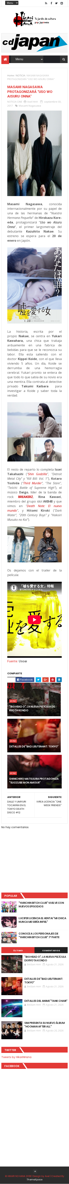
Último (18, 950)
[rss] (46, 3)
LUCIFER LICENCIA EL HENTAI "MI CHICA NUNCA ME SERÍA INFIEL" (42, 920)
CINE (19, 101)
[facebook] (51, 3)
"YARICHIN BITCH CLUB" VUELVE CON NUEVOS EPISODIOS (41, 905)
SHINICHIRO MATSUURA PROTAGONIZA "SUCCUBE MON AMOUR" (34, 780)
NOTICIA (20, 75)
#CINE (13, 701)
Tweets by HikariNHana (16, 1057)
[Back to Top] (35, 1171)
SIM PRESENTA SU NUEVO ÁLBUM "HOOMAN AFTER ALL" (44, 1025)
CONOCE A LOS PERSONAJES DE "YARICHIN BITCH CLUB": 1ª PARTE (39, 935)
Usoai (23, 661)
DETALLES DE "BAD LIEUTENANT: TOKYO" (33, 746)
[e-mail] (62, 3)
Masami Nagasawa (30, 105)
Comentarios (51, 950)
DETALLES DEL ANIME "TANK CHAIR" (45, 1001)
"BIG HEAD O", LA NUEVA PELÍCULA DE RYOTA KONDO (32, 708)
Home (10, 75)
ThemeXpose (34, 1179)
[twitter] (56, 3)
